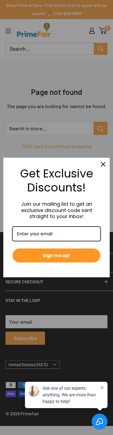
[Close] (103, 164)
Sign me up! (56, 255)
